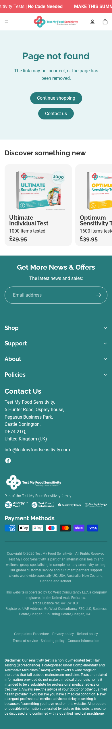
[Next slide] (102, 205)
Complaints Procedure (31, 634)
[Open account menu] (92, 22)
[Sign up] (99, 295)
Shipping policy (53, 641)
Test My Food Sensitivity (54, 554)
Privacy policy (63, 634)
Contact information (83, 641)
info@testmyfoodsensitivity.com (37, 450)
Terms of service (25, 641)
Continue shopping (56, 98)
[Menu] (6, 21)
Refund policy (87, 634)
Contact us (56, 113)
